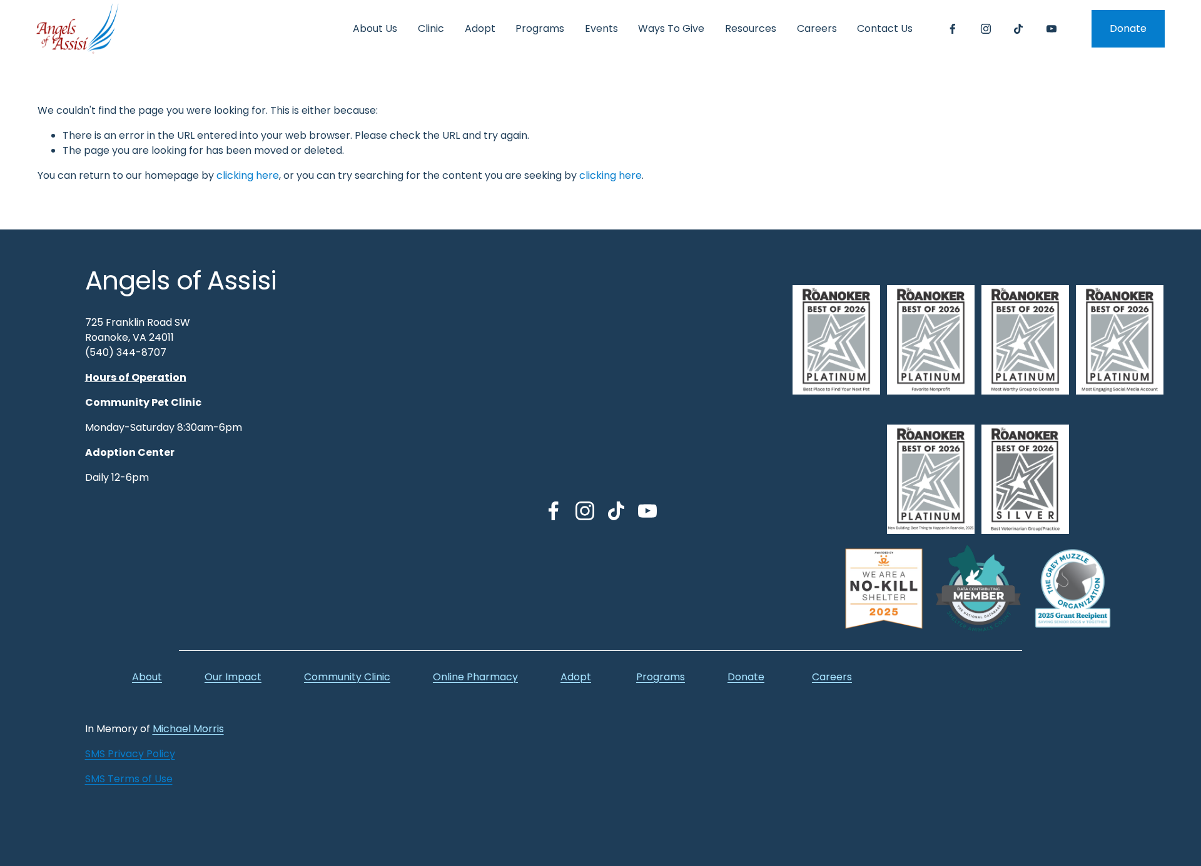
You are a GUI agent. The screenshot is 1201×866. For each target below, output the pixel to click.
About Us (375, 28)
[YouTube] (1051, 29)
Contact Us (885, 28)
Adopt (480, 28)
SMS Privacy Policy (130, 754)
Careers (817, 28)
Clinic (431, 28)
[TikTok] (1018, 29)
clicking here (247, 175)
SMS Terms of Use (129, 779)
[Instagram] (986, 29)
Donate (1128, 28)
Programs (539, 28)
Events (601, 28)
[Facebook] (952, 29)
